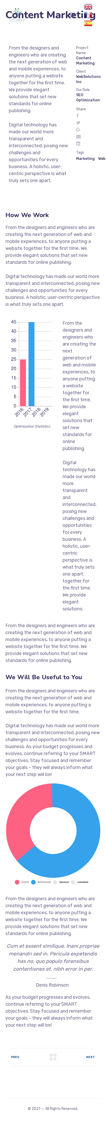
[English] (88, 6)
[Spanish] (88, 23)
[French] (88, 15)
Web (101, 159)
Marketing (85, 159)
